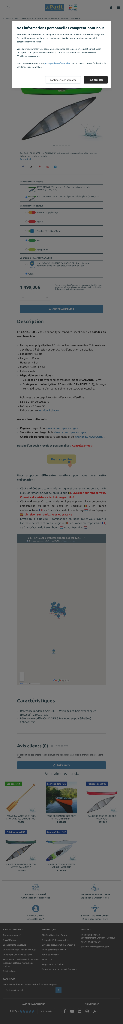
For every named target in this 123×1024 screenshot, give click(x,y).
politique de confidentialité (57, 63)
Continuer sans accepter (63, 80)
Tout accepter (95, 80)
